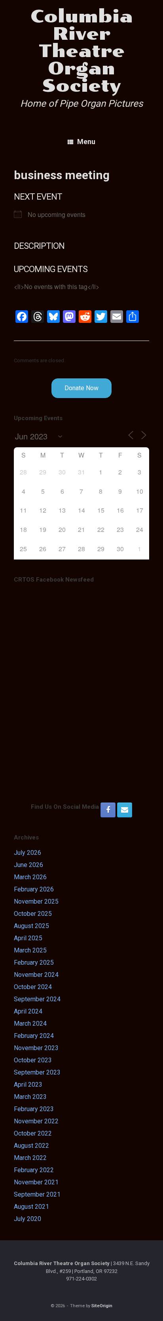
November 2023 (36, 1048)
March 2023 (30, 1097)
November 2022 (36, 1121)
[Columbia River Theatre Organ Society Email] (124, 809)
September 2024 (37, 999)
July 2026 (27, 852)
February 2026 (34, 889)
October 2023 (33, 1060)
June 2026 (28, 865)
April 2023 (28, 1084)
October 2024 (33, 987)
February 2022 (34, 1170)
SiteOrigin (101, 1305)
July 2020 (27, 1219)
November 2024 (36, 974)
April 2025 (28, 938)
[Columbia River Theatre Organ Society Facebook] (108, 809)
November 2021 (36, 1182)
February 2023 (34, 1109)
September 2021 (37, 1194)
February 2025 (34, 962)
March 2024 (30, 1023)
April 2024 (28, 1011)
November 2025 (36, 901)
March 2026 (30, 877)
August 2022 (31, 1145)
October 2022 (33, 1133)
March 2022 (30, 1158)
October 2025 (33, 913)
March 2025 (30, 950)
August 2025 (31, 926)
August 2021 (31, 1206)
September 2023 (37, 1072)
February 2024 (34, 1035)
